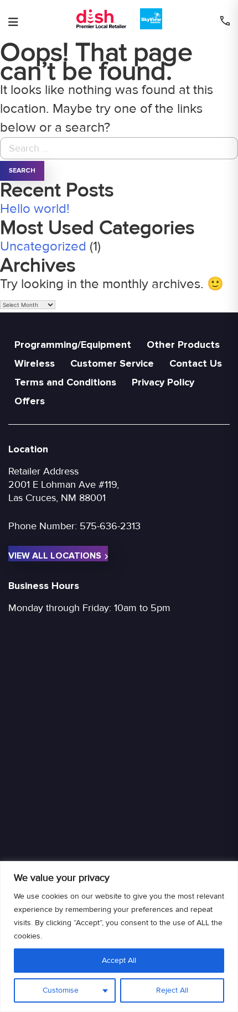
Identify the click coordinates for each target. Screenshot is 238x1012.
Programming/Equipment (72, 344)
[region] (119, 936)
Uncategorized (43, 246)
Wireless (34, 363)
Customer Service (112, 363)
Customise (61, 990)
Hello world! (35, 209)
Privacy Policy (163, 382)
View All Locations (54, 555)
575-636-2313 (110, 526)
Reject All (172, 990)
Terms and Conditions (65, 382)
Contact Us (195, 363)
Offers (29, 401)
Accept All (119, 960)
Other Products (183, 344)
